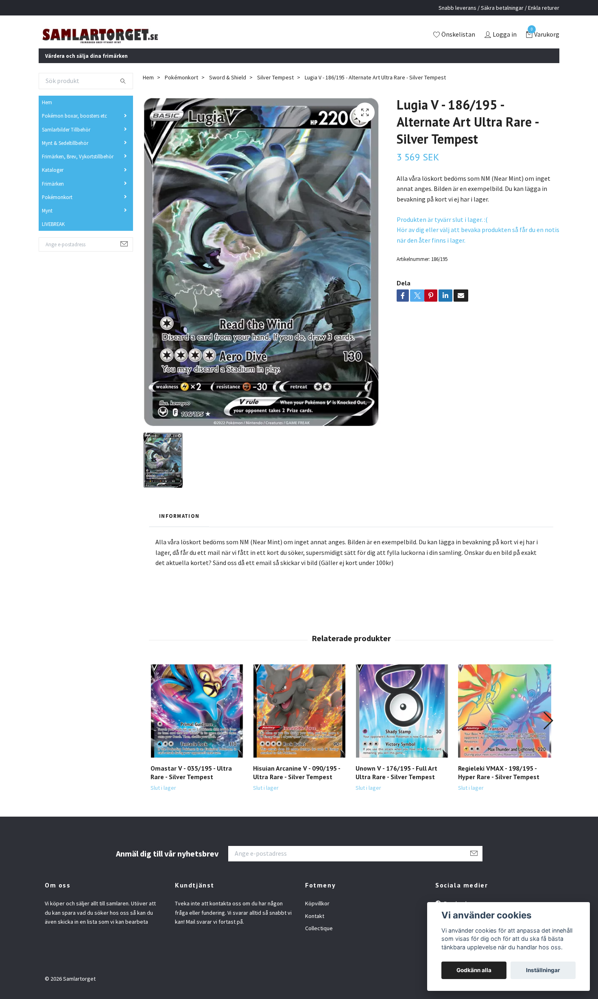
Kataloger (52, 180)
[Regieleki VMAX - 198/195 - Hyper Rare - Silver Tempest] (504, 722)
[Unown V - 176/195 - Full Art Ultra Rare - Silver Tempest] (402, 722)
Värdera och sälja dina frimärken (86, 66)
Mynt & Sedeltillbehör (65, 154)
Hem (47, 113)
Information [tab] (179, 526)
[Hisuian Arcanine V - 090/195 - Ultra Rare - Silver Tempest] (299, 722)
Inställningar (543, 970)
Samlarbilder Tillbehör (66, 140)
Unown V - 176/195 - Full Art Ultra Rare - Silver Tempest (396, 783)
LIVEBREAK (53, 235)
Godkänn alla (473, 970)
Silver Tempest (275, 88)
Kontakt (314, 927)
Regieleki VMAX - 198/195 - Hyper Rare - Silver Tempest (498, 783)
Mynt (47, 221)
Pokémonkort (57, 208)
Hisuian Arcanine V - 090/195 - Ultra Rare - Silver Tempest (296, 783)
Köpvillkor (317, 914)
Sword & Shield (227, 88)
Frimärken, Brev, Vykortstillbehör (77, 167)
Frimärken (53, 194)
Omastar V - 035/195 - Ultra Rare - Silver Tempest (191, 783)
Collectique (319, 939)
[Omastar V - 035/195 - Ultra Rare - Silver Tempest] (197, 722)
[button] (547, 731)
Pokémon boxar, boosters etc (74, 126)
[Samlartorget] (134, 40)
